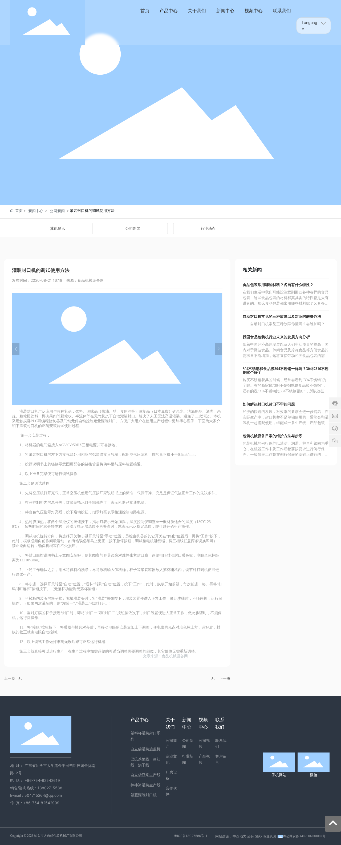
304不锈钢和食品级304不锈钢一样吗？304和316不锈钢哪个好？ (285, 371)
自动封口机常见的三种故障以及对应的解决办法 (282, 317)
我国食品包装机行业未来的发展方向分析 (276, 337)
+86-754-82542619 (43, 780)
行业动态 (208, 229)
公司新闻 (57, 210)
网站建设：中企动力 (230, 836)
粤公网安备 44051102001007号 (304, 836)
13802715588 (50, 788)
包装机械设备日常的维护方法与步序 (272, 436)
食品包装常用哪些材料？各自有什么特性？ (278, 285)
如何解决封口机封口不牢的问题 (269, 404)
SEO (258, 836)
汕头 (250, 836)
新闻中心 (35, 210)
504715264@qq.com (43, 795)
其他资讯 (57, 229)
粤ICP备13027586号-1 (190, 836)
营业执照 (269, 836)
